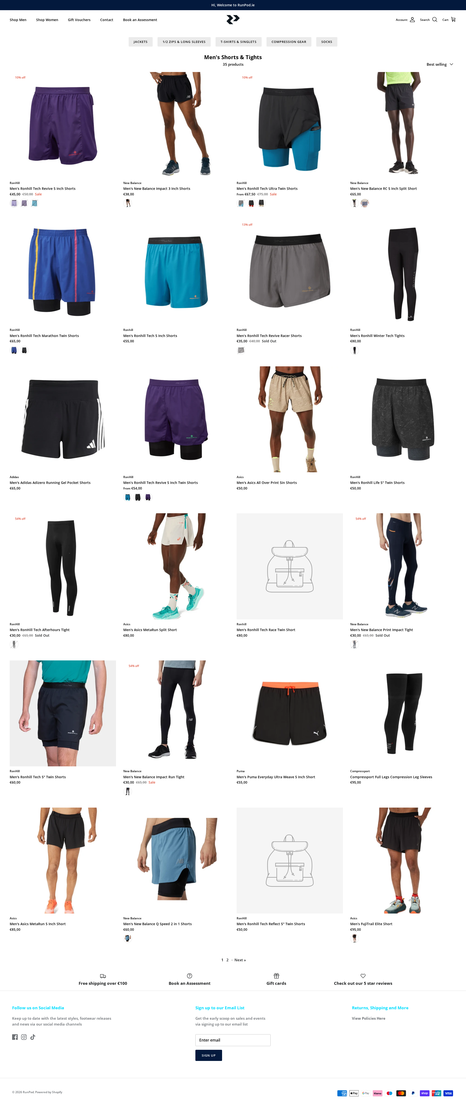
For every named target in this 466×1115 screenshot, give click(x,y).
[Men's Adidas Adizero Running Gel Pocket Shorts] (63, 419)
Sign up (209, 1055)
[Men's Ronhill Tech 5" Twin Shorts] (63, 713)
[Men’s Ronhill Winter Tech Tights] (403, 272)
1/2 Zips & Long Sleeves (184, 42)
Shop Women (47, 19)
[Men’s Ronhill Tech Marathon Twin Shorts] (63, 272)
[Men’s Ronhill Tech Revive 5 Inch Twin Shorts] (176, 419)
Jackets (141, 42)
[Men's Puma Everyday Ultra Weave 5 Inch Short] (290, 713)
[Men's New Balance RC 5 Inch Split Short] (403, 125)
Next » (240, 959)
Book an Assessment (140, 19)
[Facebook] (15, 1037)
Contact (106, 19)
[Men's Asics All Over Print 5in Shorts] (290, 419)
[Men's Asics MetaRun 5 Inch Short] (63, 861)
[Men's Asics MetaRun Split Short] (176, 566)
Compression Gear (289, 42)
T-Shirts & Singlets (239, 42)
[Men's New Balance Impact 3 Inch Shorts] (176, 125)
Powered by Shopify (48, 1092)
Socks (326, 42)
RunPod (28, 1092)
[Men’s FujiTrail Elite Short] (403, 861)
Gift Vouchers (79, 19)
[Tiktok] (33, 1037)
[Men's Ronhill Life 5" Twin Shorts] (403, 419)
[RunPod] (233, 19)
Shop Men (18, 19)
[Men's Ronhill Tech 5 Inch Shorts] (176, 272)
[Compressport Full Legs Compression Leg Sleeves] (403, 713)
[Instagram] (24, 1037)
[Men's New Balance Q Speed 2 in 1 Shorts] (176, 861)
